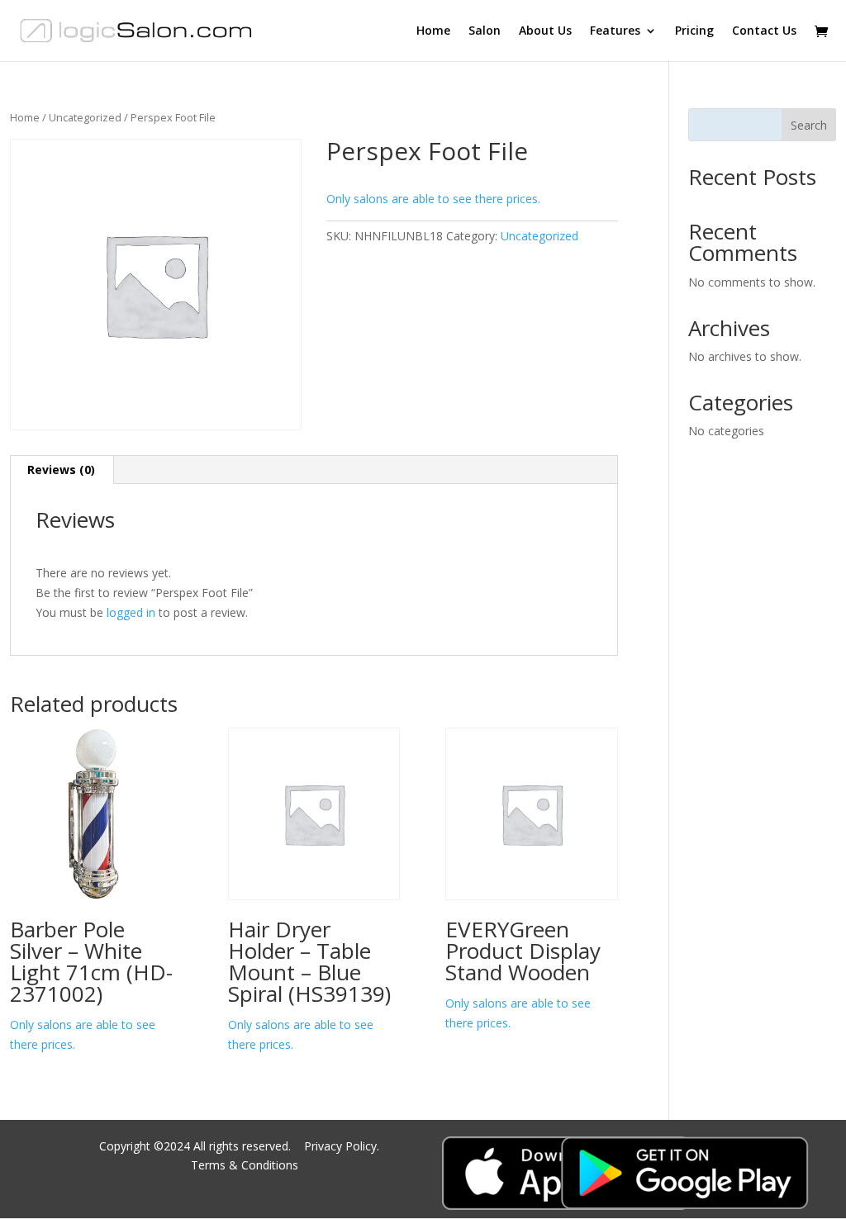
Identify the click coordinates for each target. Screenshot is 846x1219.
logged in (131, 612)
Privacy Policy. (343, 1146)
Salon (484, 31)
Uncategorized (85, 117)
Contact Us (764, 31)
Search (809, 125)
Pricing (694, 31)
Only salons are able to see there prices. (433, 198)
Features (615, 31)
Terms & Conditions (244, 1165)
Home (433, 31)
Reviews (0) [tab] (61, 469)
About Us (545, 31)
